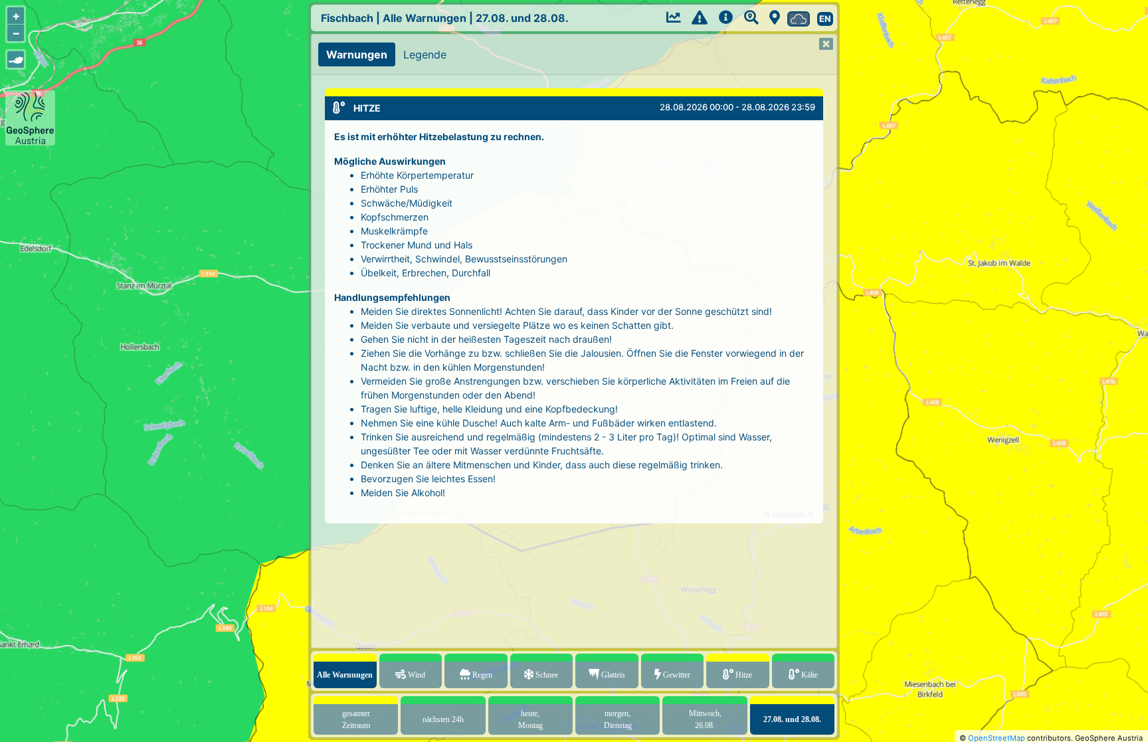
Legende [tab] (424, 54)
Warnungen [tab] (356, 54)
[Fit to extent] (15, 59)
